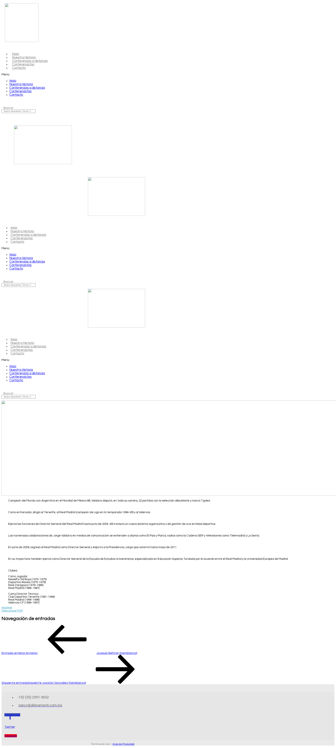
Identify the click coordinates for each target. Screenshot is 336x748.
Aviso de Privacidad (123, 744)
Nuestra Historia (21, 84)
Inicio (12, 81)
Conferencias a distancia (27, 88)
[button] (82, 74)
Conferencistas (20, 91)
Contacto (19, 68)
